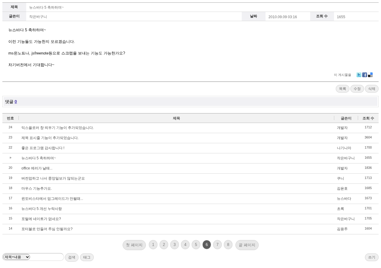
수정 (357, 89)
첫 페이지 (134, 245)
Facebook (364, 74)
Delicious (370, 74)
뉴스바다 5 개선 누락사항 (41, 209)
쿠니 (340, 178)
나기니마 (344, 148)
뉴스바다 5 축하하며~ (46, 7)
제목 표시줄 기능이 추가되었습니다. (50, 138)
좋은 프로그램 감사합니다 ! (42, 148)
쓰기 (371, 257)
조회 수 (368, 118)
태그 (86, 257)
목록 (342, 89)
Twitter (359, 74)
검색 (71, 257)
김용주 (342, 229)
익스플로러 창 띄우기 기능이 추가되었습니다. (57, 128)
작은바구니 (346, 158)
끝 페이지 (247, 245)
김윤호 (342, 188)
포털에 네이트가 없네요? (41, 219)
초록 (340, 209)
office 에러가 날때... (36, 168)
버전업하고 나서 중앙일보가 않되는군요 (53, 178)
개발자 (342, 128)
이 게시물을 (342, 75)
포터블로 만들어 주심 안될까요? (47, 229)
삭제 (371, 89)
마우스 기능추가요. (36, 188)
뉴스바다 (344, 199)
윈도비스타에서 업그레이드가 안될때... (52, 199)
